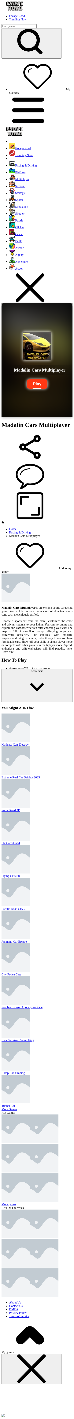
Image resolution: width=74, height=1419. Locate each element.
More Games (9, 1109)
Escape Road (17, 16)
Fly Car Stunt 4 (11, 843)
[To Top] (30, 1348)
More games (9, 1204)
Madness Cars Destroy (15, 744)
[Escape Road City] (44, 1266)
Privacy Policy (18, 1312)
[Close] (31, 1369)
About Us (15, 1302)
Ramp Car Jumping (13, 1073)
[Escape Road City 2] (16, 1142)
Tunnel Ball (9, 1105)
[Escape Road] (16, 1237)
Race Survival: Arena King (18, 1040)
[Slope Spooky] (16, 1296)
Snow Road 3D (11, 810)
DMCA (13, 1309)
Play (37, 383)
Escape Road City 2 (13, 908)
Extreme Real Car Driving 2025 (21, 777)
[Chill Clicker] (44, 1200)
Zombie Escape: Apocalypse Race (22, 1007)
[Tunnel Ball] (16, 1171)
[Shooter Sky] (16, 1200)
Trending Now (18, 19)
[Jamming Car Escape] (44, 1142)
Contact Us (16, 1305)
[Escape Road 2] (16, 1266)
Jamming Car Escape (14, 941)
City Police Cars (11, 974)
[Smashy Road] (44, 1296)
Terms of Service (19, 1316)
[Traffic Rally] (44, 1171)
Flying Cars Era (11, 876)
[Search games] (31, 43)
